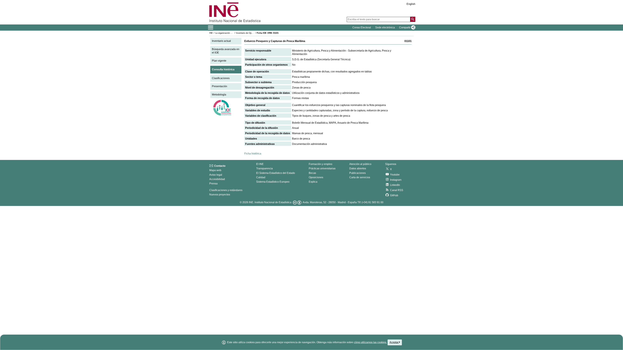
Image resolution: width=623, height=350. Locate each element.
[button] (406, 27)
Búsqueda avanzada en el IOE (225, 51)
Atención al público (360, 164)
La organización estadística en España (233, 33)
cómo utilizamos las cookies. (370, 342)
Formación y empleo (320, 164)
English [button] (411, 4)
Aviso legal (215, 174)
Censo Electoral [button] (361, 27)
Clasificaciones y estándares (225, 190)
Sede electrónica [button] (385, 27)
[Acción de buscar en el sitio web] (412, 19)
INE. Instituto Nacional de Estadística (270, 202)
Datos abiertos (357, 168)
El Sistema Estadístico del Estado (275, 173)
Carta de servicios (359, 177)
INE (211, 33)
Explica (313, 181)
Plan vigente (219, 60)
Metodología (219, 94)
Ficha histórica (252, 153)
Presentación (219, 86)
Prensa (213, 183)
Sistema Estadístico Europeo (272, 181)
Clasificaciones (221, 78)
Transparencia (264, 168)
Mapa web (215, 170)
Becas (312, 173)
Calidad (260, 177)
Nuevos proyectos (219, 194)
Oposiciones (316, 177)
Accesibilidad (217, 179)
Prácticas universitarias (322, 168)
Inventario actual (221, 41)
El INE (260, 164)
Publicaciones (357, 173)
